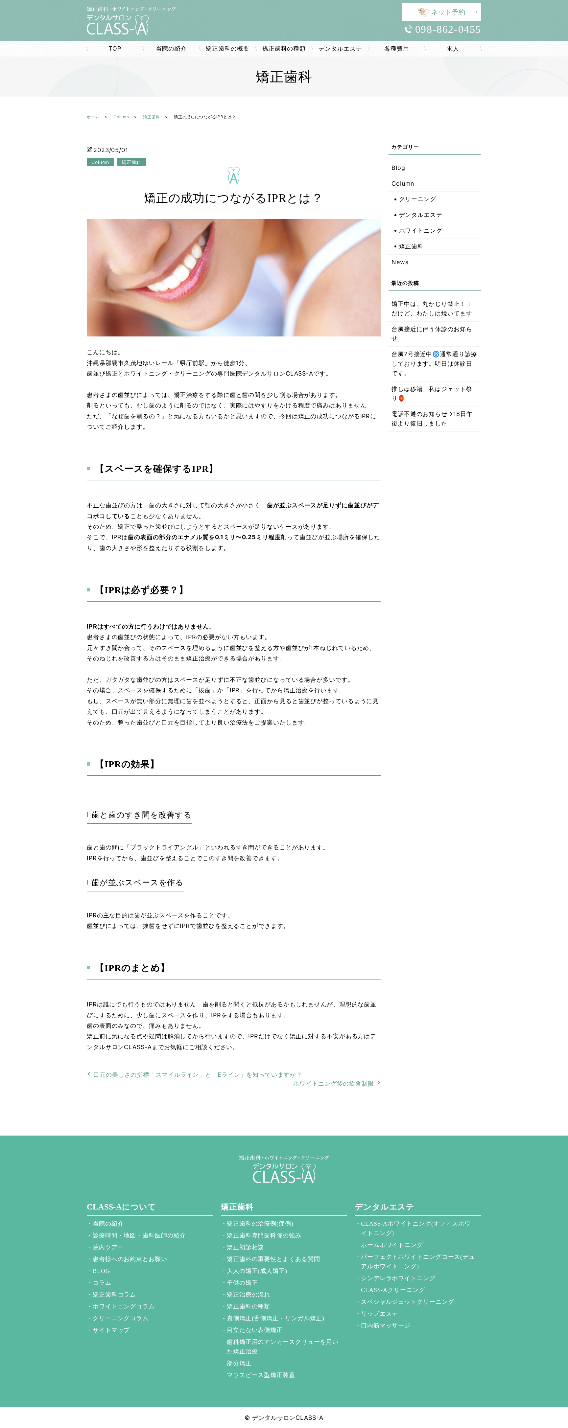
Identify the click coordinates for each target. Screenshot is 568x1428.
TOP (114, 48)
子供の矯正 (242, 1282)
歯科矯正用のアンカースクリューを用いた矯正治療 (283, 1347)
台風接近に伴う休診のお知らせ (431, 334)
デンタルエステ (340, 48)
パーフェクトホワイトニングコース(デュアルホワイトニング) (418, 1262)
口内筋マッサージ (386, 1325)
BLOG (101, 1271)
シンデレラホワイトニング (398, 1278)
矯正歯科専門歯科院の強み (264, 1235)
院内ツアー (108, 1247)
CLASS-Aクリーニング (393, 1290)
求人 (453, 48)
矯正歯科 (151, 116)
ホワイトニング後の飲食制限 (333, 1083)
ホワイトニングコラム (124, 1306)
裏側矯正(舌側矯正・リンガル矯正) (275, 1318)
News (400, 262)
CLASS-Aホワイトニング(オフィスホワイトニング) (416, 1228)
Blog (398, 167)
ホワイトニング (420, 230)
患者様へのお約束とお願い (130, 1259)
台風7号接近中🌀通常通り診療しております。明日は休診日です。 (434, 364)
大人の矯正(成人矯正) (257, 1271)
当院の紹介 (171, 48)
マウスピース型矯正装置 (261, 1375)
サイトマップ (111, 1330)
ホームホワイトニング (392, 1245)
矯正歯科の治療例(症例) (260, 1223)
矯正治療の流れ (248, 1294)
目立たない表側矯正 (255, 1330)
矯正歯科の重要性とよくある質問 (273, 1259)
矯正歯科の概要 (227, 48)
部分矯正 (239, 1363)
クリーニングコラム (121, 1318)
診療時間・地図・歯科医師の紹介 (139, 1235)
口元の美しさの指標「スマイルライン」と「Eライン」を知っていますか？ (197, 1074)
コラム (102, 1282)
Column (121, 116)
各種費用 (396, 48)
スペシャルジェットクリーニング (407, 1302)
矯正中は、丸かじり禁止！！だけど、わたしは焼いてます (431, 308)
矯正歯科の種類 (284, 48)
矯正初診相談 (245, 1247)
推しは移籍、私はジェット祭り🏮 (431, 393)
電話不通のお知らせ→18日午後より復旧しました (432, 418)
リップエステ (379, 1313)
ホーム (93, 116)
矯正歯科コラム (114, 1294)
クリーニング (417, 199)
